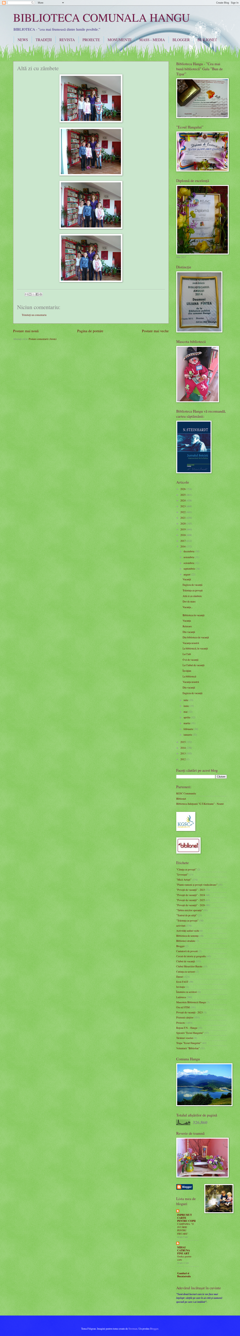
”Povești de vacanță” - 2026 (190, 905)
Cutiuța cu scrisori (185, 971)
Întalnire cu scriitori (186, 992)
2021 (183, 517)
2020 (183, 523)
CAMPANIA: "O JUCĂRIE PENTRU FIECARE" (185, 1228)
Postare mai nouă (26, 330)
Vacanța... (188, 607)
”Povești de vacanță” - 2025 (190, 900)
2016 (183, 546)
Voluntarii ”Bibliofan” (188, 1048)
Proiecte (180, 1022)
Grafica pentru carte (184, 1258)
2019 (183, 529)
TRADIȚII (44, 39)
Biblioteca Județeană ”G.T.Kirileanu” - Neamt (200, 803)
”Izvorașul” (182, 874)
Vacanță (187, 579)
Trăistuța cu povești (193, 590)
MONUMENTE (120, 39)
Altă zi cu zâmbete (192, 596)
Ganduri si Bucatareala (184, 1274)
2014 (183, 748)
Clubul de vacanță (185, 961)
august (187, 574)
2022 (183, 512)
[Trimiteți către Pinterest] (41, 294)
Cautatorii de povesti (187, 951)
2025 (183, 495)
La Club (187, 654)
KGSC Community (186, 793)
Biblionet (181, 798)
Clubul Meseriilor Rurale (189, 966)
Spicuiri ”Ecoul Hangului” (190, 1033)
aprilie (187, 717)
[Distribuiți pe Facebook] (37, 294)
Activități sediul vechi (187, 930)
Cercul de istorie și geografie (191, 956)
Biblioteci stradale (185, 941)
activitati (180, 925)
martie (187, 723)
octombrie (189, 563)
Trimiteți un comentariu (34, 315)
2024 (183, 500)
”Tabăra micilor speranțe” (189, 910)
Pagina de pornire (90, 330)
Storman (132, 1328)
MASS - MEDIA (152, 39)
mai (186, 711)
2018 (183, 535)
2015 (183, 742)
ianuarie (188, 734)
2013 (183, 753)
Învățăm (187, 671)
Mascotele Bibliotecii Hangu (191, 1002)
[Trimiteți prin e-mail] (26, 294)
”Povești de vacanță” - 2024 (190, 895)
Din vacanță (189, 632)
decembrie (189, 551)
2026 (183, 489)
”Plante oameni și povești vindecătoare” (197, 884)
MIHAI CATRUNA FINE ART (183, 1250)
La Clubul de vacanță (193, 665)
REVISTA (67, 39)
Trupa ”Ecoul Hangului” (188, 1043)
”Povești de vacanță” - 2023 (190, 889)
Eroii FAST (182, 982)
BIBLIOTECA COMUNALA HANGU (101, 17)
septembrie (190, 568)
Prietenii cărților (185, 1017)
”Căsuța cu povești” (186, 869)
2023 (183, 506)
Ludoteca (181, 997)
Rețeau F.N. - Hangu (186, 1028)
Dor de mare (189, 601)
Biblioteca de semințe (187, 935)
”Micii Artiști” (183, 879)
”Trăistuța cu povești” (187, 920)
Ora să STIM (183, 1007)
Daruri (179, 976)
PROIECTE (91, 39)
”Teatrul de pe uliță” (186, 915)
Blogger (180, 946)
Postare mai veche (155, 330)
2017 (183, 541)
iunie (186, 706)
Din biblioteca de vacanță (196, 637)
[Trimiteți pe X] (33, 294)
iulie (186, 700)
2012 (183, 759)
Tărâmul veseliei (184, 1038)
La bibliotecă (189, 676)
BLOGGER (181, 39)
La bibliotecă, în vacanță (195, 648)
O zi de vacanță (190, 659)
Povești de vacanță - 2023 (189, 1012)
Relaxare (187, 626)
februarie (189, 729)
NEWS (23, 39)
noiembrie (189, 557)
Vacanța (187, 620)
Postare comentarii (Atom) (43, 339)
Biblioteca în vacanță (193, 615)
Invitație (180, 987)
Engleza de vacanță (192, 584)
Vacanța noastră (191, 643)
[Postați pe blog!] (30, 294)
